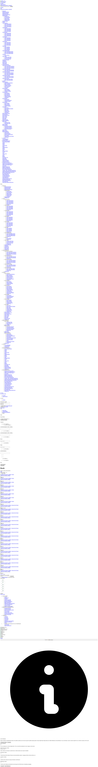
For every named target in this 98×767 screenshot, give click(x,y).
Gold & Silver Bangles (6, 71)
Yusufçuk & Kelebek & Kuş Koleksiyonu (9, 171)
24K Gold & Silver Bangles (8, 74)
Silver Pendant (6, 89)
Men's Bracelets (5, 125)
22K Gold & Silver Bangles (8, 73)
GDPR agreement (4, 577)
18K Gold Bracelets (10, 212)
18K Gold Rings (7, 47)
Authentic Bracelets (7, 96)
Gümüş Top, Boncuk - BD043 (5, 490)
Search (11, 6)
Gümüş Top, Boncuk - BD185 (5, 559)
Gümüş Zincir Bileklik (10, 292)
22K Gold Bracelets (10, 213)
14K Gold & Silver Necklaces (9, 66)
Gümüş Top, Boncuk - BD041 (5, 483)
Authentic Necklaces (7, 85)
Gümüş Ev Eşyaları (5, 161)
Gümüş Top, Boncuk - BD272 (5, 517)
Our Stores (6, 617)
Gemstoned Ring (9, 310)
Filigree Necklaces (7, 84)
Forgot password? (9, 405)
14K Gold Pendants (7, 28)
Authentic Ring (6, 111)
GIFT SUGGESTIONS (8, 604)
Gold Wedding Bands (5, 50)
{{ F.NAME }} (6, 460)
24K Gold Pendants (7, 31)
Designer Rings (6, 20)
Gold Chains (4, 56)
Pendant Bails (4, 159)
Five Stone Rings (7, 17)
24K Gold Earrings (7, 45)
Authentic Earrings (7, 105)
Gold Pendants (4, 27)
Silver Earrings (4, 102)
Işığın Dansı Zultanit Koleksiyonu (7, 182)
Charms (3, 151)
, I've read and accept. (8, 577)
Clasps (3, 144)
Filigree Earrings (9, 301)
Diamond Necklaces (7, 186)
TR (2, 1)
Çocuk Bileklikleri (7, 345)
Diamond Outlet (5, 21)
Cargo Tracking (2, 4)
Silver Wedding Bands (6, 113)
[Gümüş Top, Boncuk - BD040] (7, 478)
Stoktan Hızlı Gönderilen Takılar (7, 163)
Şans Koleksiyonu (5, 177)
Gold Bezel (4, 60)
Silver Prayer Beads (10, 338)
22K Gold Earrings (7, 44)
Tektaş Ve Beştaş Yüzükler (8, 108)
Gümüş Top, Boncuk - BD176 (5, 525)
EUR (4, 2)
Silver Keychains (5, 119)
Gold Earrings (4, 41)
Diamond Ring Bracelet (6, 14)
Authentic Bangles (7, 101)
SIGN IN (2, 406)
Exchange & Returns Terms (8, 613)
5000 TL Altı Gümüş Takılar (7, 164)
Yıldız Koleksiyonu (5, 176)
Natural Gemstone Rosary (8, 134)
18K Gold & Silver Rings (8, 79)
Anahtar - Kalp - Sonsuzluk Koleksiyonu (9, 170)
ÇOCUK (3, 138)
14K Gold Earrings (7, 42)
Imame (3, 143)
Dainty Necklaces (7, 83)
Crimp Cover (4, 153)
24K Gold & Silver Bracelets (9, 70)
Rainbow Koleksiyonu (6, 166)
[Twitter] (3, 583)
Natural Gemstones (5, 160)
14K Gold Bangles (7, 37)
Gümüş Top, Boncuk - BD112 (5, 563)
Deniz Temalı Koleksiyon (6, 180)
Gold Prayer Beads (10, 339)
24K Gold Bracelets (7, 35)
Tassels (3, 142)
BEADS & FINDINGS (6, 140)
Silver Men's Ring (7, 123)
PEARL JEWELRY (7, 600)
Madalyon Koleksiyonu (6, 167)
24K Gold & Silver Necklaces (9, 68)
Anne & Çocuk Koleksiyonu (7, 178)
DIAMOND (6, 597)
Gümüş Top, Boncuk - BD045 (5, 498)
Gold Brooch (4, 61)
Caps (3, 152)
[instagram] (3, 585)
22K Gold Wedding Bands (8, 53)
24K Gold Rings (7, 49)
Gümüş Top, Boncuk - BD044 (5, 494)
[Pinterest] (3, 587)
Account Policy (6, 611)
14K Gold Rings (9, 228)
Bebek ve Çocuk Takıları (8, 606)
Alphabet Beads (5, 147)
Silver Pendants (4, 88)
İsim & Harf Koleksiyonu (6, 168)
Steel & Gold (4, 62)
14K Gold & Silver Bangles (8, 72)
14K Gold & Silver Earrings (9, 77)
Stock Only (3, 473)
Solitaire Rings (6, 16)
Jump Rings (4, 158)
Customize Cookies (4, 742)
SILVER (5, 598)
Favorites (1, 3)
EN (5, 1)
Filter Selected (3, 464)
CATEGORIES (5, 411)
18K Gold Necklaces (7, 24)
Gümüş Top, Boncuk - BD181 (5, 544)
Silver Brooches (5, 114)
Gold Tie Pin (4, 129)
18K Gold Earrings (7, 43)
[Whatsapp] (3, 591)
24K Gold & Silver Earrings (9, 76)
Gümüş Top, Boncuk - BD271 (5, 513)
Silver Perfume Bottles (6, 141)
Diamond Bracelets (5, 12)
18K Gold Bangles (7, 38)
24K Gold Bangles (7, 40)
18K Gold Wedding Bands (8, 52)
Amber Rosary (6, 132)
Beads (3, 146)
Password (2, 403)
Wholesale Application (8, 621)
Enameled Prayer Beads (10, 341)
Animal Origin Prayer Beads (9, 136)
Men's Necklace (5, 130)
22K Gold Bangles (7, 39)
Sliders (3, 148)
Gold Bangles (4, 36)
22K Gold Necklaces (7, 25)
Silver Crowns (6, 315)
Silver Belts (4, 118)
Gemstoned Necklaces (10, 278)
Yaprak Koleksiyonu (7, 382)
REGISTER (6, 406)
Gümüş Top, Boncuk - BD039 (5, 475)
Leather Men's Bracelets (10, 328)
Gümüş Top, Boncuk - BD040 (5, 479)
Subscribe (11, 576)
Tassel (8, 340)
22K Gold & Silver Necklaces (9, 67)
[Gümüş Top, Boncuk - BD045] (7, 497)
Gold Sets (4, 54)
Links (3, 150)
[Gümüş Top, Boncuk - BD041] (7, 482)
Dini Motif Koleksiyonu (6, 179)
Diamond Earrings (5, 13)
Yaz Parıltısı (4, 165)
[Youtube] (3, 589)
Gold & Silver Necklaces (6, 65)
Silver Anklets (6, 314)
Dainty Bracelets (7, 93)
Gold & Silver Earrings (6, 75)
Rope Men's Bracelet (7, 128)
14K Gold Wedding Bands (8, 51)
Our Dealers (6, 619)
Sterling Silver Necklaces (8, 82)
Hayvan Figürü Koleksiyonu (7, 169)
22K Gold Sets (6, 55)
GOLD (3, 22)
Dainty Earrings (9, 300)
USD (2, 2)
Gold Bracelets (4, 32)
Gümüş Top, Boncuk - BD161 (5, 521)
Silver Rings (4, 106)
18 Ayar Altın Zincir (7, 58)
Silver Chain (4, 117)
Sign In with (2, 407)
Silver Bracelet (9, 286)
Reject (66, 740)
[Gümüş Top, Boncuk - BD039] (7, 474)
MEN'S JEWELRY (5, 120)
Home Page (4, 410)
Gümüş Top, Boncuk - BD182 (5, 548)
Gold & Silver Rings (5, 78)
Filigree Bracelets (7, 95)
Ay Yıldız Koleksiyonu (6, 175)
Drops (3, 155)
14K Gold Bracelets (7, 33)
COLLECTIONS (7, 605)
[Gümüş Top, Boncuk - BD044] (7, 493)
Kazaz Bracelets (7, 94)
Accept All (9, 742)
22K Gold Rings (7, 48)
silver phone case (5, 157)
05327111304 (2, 594)
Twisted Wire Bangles (8, 100)
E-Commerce (51, 639)
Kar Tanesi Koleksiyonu (6, 173)
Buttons (3, 156)
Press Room (6, 618)
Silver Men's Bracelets (8, 126)
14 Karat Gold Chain (7, 57)
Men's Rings (4, 121)
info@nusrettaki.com (7, 625)
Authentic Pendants (7, 91)
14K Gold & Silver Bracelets (11, 256)
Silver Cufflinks (5, 124)
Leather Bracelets (9, 291)
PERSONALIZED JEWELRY (9, 603)
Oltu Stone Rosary (7, 133)
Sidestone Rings (7, 19)
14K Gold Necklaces (7, 23)
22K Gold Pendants (7, 30)
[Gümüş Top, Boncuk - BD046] (7, 501)
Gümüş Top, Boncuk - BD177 (5, 529)
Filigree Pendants (7, 90)
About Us (6, 616)
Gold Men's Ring (7, 122)
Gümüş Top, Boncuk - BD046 (5, 502)
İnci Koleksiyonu (5, 181)
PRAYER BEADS (5, 131)
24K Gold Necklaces (7, 26)
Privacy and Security (7, 614)
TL (1, 2)
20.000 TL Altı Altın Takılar (9, 370)
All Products (6, 87)
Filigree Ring (6, 110)
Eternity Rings (6, 18)
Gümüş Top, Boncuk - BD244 (5, 506)
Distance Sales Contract (8, 612)
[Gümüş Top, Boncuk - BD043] (7, 489)
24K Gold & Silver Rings (8, 80)
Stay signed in (4, 405)
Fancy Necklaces (7, 86)
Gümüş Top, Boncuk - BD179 (5, 536)
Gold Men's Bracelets (7, 127)
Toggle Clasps (4, 145)
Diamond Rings (5, 15)
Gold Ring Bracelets (5, 59)
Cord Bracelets (9, 290)
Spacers (3, 149)
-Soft (49, 639)
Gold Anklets (4, 63)
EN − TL (3, 0)
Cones (3, 154)
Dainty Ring (6, 109)
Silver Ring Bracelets (5, 115)
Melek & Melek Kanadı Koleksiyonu (8, 172)
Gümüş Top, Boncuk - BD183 (5, 552)
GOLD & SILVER (5, 64)
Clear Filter (2, 465)
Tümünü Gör (9, 195)
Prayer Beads (6, 135)
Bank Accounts (6, 610)
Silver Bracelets (5, 92)
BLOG (5, 622)
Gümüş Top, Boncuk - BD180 (5, 540)
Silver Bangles (4, 98)
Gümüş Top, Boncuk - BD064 (5, 567)
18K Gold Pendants (7, 29)
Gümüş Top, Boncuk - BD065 (5, 571)
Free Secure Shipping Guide (9, 609)
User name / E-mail (3, 401)
